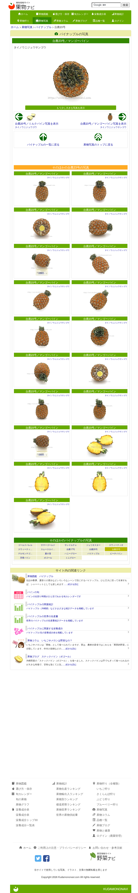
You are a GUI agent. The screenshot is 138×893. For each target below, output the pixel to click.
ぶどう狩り (103, 799)
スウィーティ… (25, 549)
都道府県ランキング (68, 804)
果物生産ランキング (68, 789)
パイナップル (43, 27)
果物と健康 (103, 830)
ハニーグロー (71, 553)
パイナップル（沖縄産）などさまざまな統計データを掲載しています (60, 608)
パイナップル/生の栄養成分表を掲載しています (49, 632)
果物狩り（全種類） (109, 783)
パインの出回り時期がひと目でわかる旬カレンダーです (53, 596)
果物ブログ (81, 20)
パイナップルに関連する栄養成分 (45, 628)
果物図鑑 (43, 14)
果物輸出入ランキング (69, 794)
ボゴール (48, 557)
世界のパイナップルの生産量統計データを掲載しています (54, 620)
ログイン (119, 20)
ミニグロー (71, 557)
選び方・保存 (62, 14)
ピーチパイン (116, 553)
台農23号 (116, 549)
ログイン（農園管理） (110, 836)
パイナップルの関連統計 (40, 604)
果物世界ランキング (68, 809)
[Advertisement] (70, 156)
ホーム (24, 14)
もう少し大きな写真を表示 (71, 107)
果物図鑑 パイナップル (40, 576)
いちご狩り (103, 789)
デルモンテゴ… (25, 553)
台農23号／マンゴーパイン (42, 173)
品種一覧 (100, 20)
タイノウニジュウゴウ (26, 127)
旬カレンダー (81, 14)
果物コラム (62, 20)
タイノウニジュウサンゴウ (113, 127)
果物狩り (24, 20)
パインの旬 (33, 592)
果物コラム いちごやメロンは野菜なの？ (49, 640)
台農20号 (93, 549)
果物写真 (43, 20)
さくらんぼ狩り (106, 794)
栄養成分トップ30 (27, 820)
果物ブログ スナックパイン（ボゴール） (49, 656)
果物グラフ (22, 804)
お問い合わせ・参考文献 (107, 848)
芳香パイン (25, 557)
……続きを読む (71, 584)
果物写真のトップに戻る (98, 144)
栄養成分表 (100, 14)
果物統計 (119, 14)
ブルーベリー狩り (107, 804)
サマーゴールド (48, 544)
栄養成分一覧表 (25, 825)
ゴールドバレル (25, 544)
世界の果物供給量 (67, 815)
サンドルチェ (71, 544)
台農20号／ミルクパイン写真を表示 (36, 123)
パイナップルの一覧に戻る (43, 144)
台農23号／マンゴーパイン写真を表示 (103, 123)
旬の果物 (21, 799)
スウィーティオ (116, 544)
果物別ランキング (67, 799)
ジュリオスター (93, 544)
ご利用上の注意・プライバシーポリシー (62, 848)
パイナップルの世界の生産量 (42, 616)
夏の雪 (48, 553)
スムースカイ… (48, 549)
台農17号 (70, 549)
